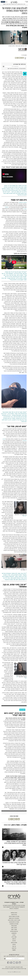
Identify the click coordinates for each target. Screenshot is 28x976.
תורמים (14, 944)
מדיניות (14, 940)
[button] (26, 1)
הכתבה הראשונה (23, 202)
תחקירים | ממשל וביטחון (14, 916)
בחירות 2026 (14, 914)
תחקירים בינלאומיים (14, 924)
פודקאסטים (14, 933)
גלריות (14, 935)
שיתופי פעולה (14, 925)
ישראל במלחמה (14, 912)
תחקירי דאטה (14, 929)
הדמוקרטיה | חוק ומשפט (14, 918)
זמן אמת (24, 515)
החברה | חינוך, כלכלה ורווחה (14, 920)
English (14, 950)
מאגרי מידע (14, 937)
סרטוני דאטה (14, 927)
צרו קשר (14, 946)
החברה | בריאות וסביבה (14, 922)
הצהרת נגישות (14, 942)
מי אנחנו (14, 938)
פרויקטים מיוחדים (14, 931)
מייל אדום (14, 948)
